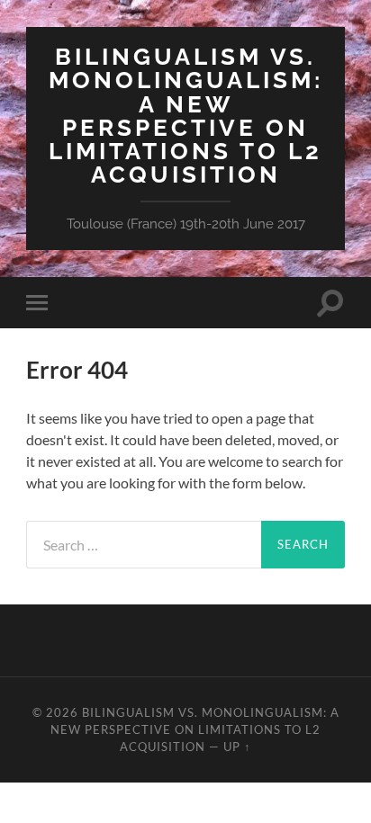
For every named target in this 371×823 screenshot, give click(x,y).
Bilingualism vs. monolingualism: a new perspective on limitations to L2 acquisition (186, 115)
